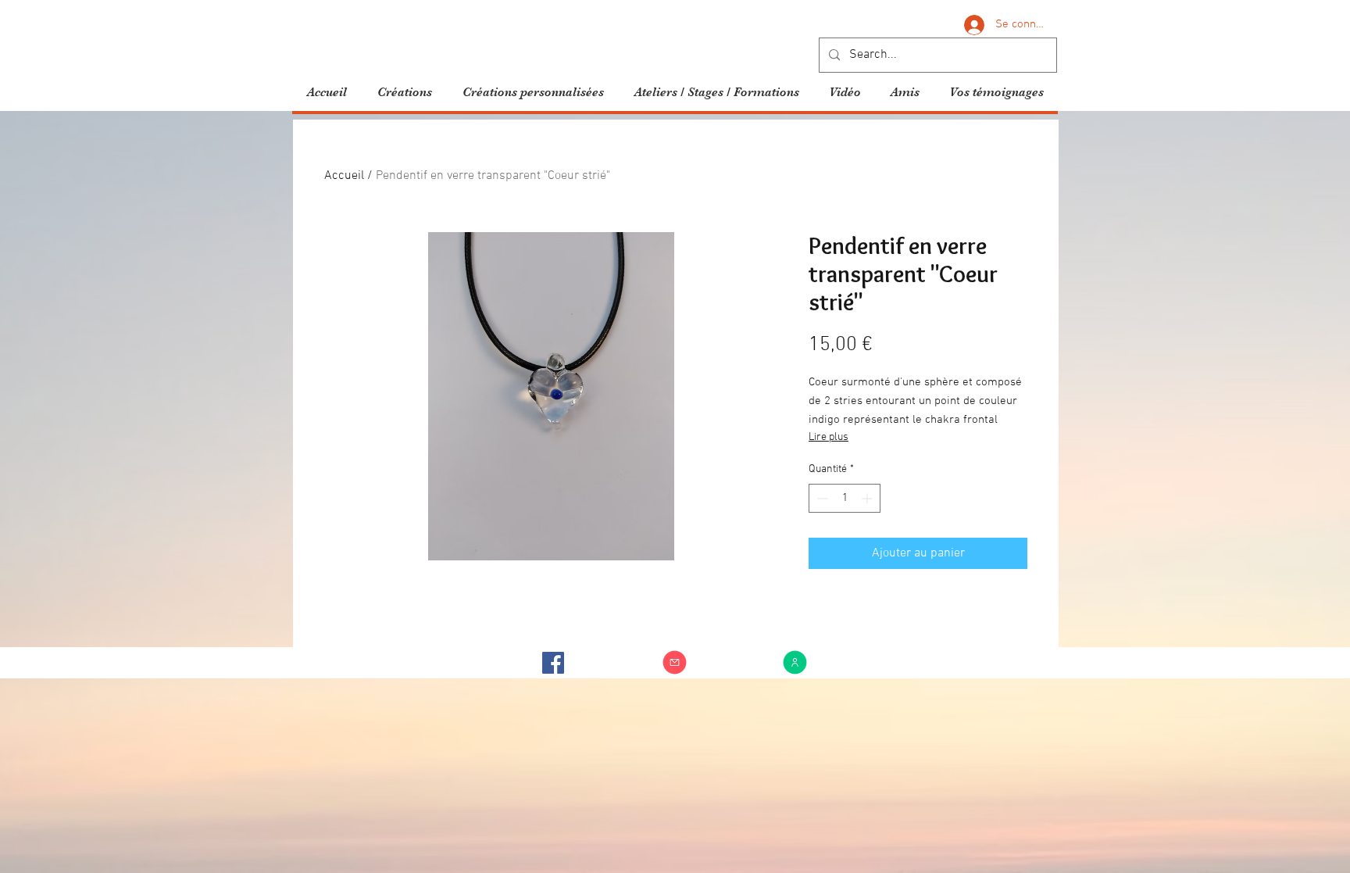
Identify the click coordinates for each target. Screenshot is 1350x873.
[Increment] (868, 498)
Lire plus (828, 437)
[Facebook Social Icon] (553, 663)
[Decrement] (820, 498)
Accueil (344, 176)
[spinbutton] (844, 498)
